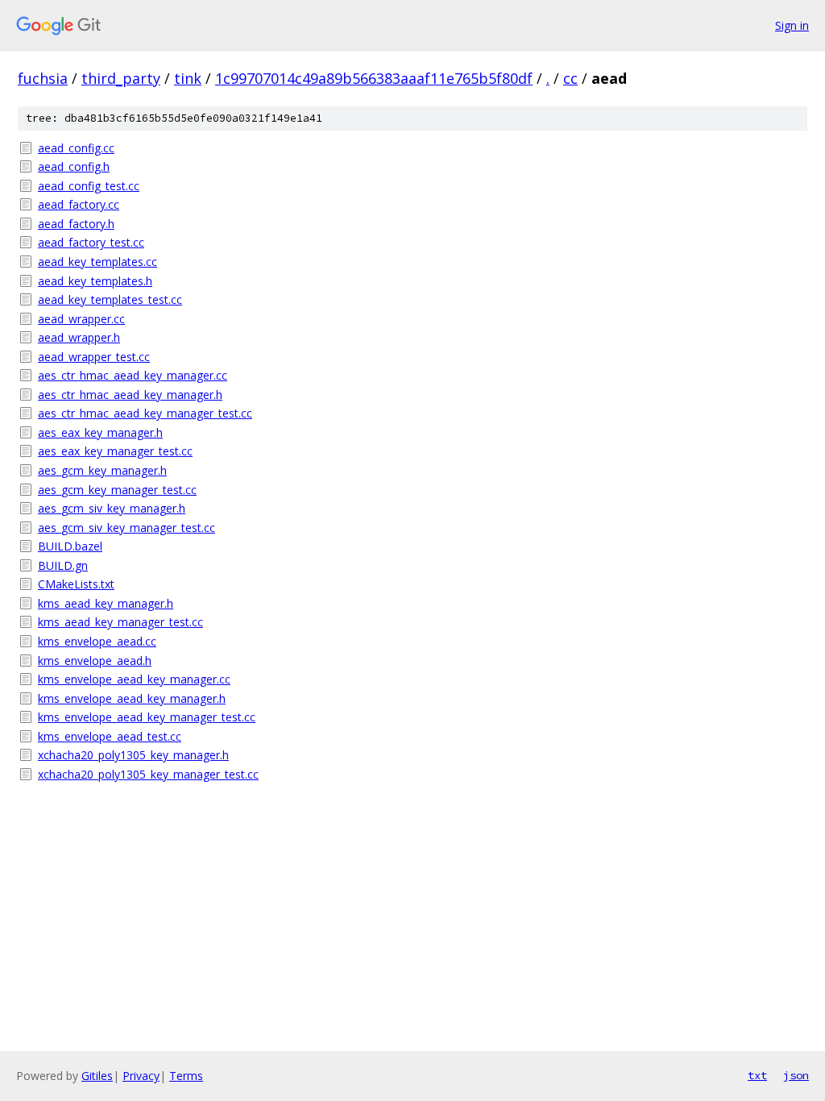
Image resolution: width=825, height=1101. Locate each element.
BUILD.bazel (70, 546)
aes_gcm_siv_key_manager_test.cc (126, 527)
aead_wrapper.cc (81, 318)
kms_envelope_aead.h (94, 660)
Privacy (141, 1075)
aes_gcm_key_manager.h (102, 470)
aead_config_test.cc (88, 185)
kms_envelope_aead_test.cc (109, 736)
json (796, 1075)
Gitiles (97, 1075)
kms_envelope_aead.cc (97, 641)
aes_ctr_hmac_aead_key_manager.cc (132, 375)
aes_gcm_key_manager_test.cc (117, 489)
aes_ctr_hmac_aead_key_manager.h (130, 394)
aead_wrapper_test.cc (94, 356)
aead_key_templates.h (95, 281)
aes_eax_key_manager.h (100, 432)
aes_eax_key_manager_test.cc (115, 451)
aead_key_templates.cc (97, 261)
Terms (186, 1075)
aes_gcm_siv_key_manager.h (111, 508)
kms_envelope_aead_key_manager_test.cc (146, 717)
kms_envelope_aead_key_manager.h (132, 698)
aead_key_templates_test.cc (110, 299)
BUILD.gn (63, 565)
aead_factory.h (76, 223)
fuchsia (43, 78)
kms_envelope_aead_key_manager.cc (134, 679)
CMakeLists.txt (76, 584)
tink (187, 78)
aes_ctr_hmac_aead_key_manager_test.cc (145, 413)
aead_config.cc (76, 148)
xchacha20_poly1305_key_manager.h (133, 754)
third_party (120, 78)
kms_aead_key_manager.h (105, 603)
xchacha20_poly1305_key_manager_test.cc (148, 774)
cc (570, 78)
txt (757, 1075)
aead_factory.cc (78, 204)
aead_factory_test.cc (91, 242)
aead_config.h (74, 166)
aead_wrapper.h (79, 337)
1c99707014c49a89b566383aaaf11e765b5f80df (374, 78)
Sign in (792, 25)
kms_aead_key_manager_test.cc (120, 621)
